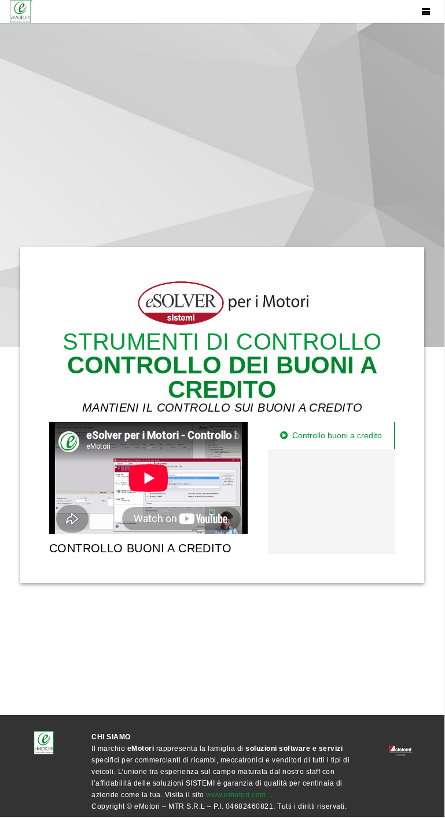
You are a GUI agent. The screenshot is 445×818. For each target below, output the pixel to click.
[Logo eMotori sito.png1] (20, 11)
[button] (425, 12)
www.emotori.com (236, 795)
